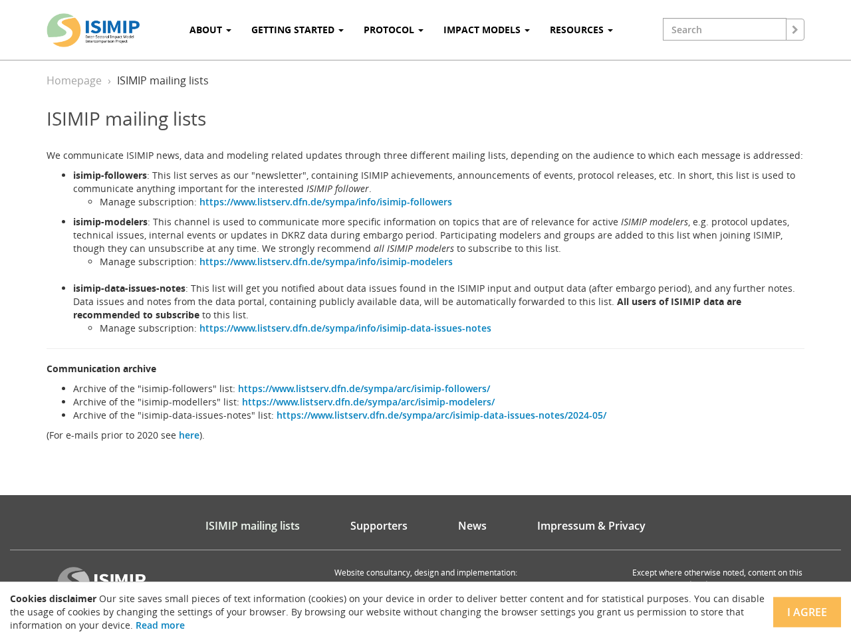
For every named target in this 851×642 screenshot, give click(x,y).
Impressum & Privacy (591, 525)
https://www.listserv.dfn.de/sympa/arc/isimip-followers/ (364, 388)
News (472, 525)
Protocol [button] (390, 29)
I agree (807, 612)
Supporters (379, 525)
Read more (160, 625)
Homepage (74, 80)
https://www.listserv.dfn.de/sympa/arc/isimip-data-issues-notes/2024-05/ (441, 415)
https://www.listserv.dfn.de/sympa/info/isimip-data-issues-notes (345, 328)
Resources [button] (578, 29)
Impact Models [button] (483, 29)
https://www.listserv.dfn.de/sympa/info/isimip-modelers (326, 261)
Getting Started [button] (294, 29)
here (189, 435)
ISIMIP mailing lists (252, 525)
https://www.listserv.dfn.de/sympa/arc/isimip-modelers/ (368, 401)
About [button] (207, 29)
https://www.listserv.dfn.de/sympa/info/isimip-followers (325, 201)
